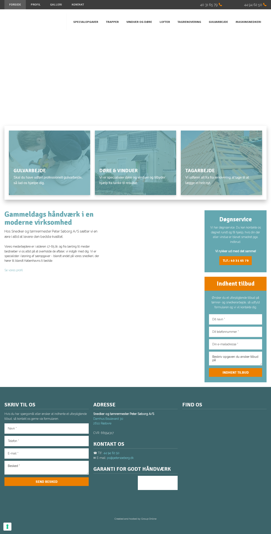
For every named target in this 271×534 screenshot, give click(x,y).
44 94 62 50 (253, 5)
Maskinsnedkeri (248, 22)
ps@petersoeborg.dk (120, 458)
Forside (15, 4)
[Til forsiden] (33, 22)
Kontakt (78, 4)
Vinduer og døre (139, 22)
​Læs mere (24, 192)
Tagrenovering (189, 22)
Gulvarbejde (218, 22)
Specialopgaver (85, 22)
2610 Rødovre (102, 423)
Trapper (112, 22)
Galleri (56, 4)
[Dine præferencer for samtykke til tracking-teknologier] (7, 527)
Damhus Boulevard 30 (108, 418)
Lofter (165, 22)
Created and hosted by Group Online (135, 518)
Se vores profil (13, 270)
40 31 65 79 (209, 5)
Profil (36, 4)
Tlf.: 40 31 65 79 (236, 261)
